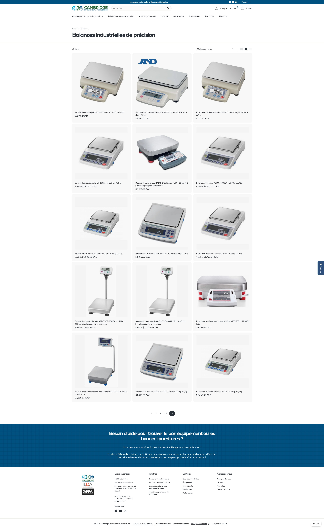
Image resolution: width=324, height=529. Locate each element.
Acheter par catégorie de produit (86, 16)
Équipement (188, 482)
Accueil (74, 29)
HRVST (224, 524)
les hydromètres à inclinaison (157, 2)
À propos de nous (224, 479)
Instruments (188, 486)
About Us (223, 16)
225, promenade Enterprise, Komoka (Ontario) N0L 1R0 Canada (125, 488)
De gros (220, 482)
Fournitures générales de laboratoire (159, 493)
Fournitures (187, 489)
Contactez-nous (223, 489)
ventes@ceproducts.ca (124, 482)
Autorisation (178, 16)
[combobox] (141, 8)
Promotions (194, 16)
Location (164, 16)
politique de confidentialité (142, 524)
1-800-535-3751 (121, 479)
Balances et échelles (191, 479)
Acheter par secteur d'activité (120, 16)
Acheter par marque (147, 16)
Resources (209, 16)
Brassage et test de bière (159, 479)
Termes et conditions (181, 524)
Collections (84, 29)
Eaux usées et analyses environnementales (158, 487)
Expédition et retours (163, 524)
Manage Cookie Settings (200, 524)
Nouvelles (221, 486)
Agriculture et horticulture (159, 482)
